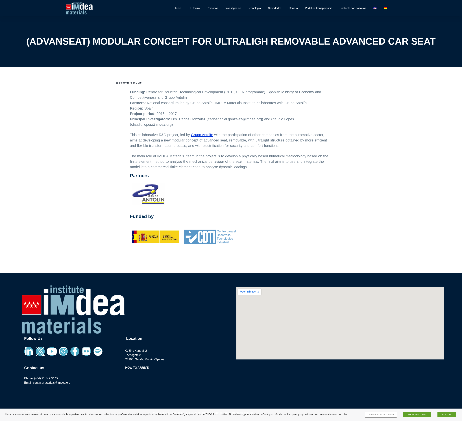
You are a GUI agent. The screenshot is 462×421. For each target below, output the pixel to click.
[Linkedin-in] (28, 351)
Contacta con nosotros (352, 8)
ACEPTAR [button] (446, 415)
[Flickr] (86, 351)
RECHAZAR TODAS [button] (417, 415)
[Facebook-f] (74, 351)
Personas (212, 8)
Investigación (233, 8)
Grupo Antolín (202, 135)
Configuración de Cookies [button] (381, 415)
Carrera (293, 8)
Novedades (275, 8)
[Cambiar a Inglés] (375, 8)
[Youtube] (51, 351)
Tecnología (254, 8)
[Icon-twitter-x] (40, 351)
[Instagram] (63, 351)
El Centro (194, 8)
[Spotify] (98, 351)
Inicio (178, 8)
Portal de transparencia (318, 8)
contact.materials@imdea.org (51, 382)
